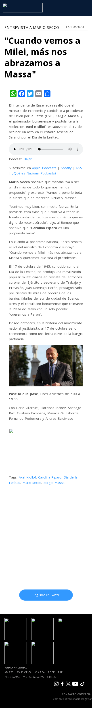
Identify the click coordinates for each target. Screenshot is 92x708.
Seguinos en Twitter (46, 595)
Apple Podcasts (44, 168)
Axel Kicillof (27, 477)
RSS (79, 168)
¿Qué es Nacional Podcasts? (34, 173)
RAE (60, 672)
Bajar (28, 159)
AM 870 (8, 672)
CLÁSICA (40, 672)
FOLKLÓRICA (24, 672)
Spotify (66, 168)
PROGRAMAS (12, 676)
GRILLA (51, 676)
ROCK (51, 672)
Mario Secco (32, 482)
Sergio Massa (54, 482)
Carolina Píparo (50, 477)
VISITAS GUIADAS (33, 676)
